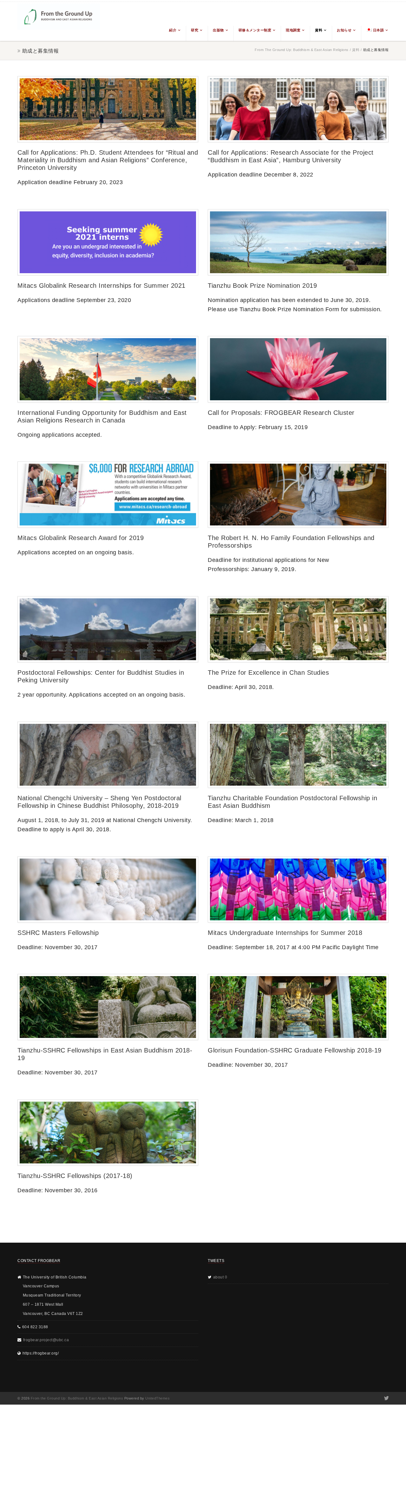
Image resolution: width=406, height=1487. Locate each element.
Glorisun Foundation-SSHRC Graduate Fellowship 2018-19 (295, 1050)
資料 (318, 30)
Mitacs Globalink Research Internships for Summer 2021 (101, 285)
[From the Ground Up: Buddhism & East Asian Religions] (58, 21)
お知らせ (344, 30)
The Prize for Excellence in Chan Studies (268, 672)
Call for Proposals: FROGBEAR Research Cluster (281, 412)
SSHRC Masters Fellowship (58, 932)
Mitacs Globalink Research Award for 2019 (80, 537)
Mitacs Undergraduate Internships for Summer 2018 (285, 932)
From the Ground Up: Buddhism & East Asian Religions (302, 50)
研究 (194, 30)
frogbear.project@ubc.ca (46, 1340)
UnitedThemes (157, 1398)
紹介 (172, 30)
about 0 (220, 1277)
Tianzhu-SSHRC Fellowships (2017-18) (75, 1175)
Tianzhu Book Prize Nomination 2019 (262, 285)
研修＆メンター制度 (255, 30)
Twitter (386, 1398)
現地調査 (293, 30)
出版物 (218, 30)
